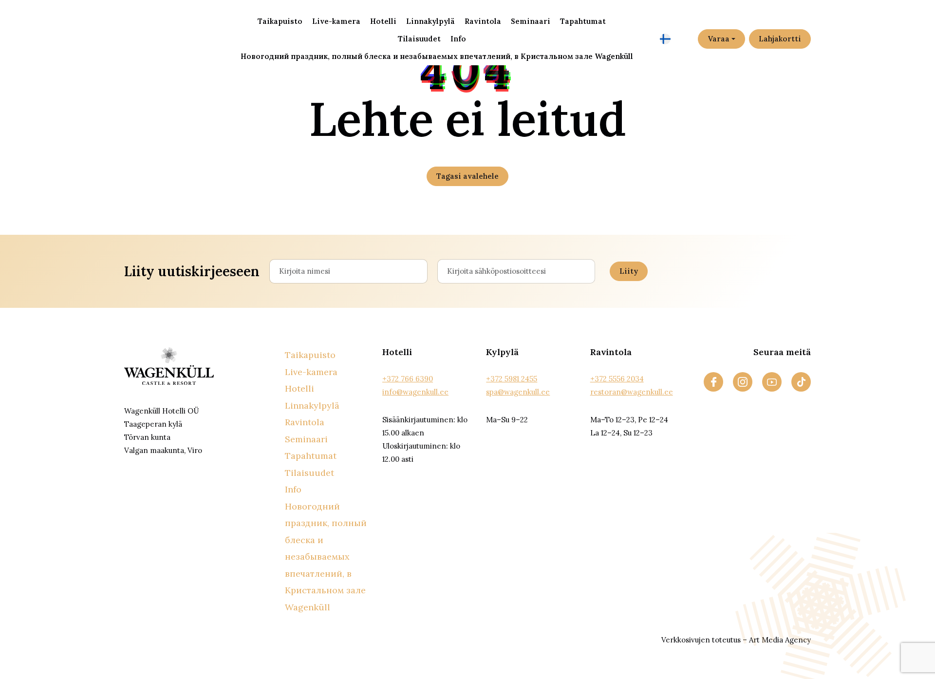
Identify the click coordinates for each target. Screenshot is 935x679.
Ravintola (483, 21)
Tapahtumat (583, 21)
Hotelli (383, 21)
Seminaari (530, 21)
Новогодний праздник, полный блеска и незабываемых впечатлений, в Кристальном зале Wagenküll (437, 56)
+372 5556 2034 (617, 378)
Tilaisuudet (419, 38)
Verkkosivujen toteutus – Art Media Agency (736, 639)
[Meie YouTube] (772, 382)
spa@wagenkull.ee (518, 391)
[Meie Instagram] (742, 382)
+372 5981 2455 (511, 378)
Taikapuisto (280, 21)
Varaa (718, 38)
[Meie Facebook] (713, 382)
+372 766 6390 (407, 378)
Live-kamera (336, 21)
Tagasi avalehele (467, 176)
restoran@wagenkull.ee (631, 391)
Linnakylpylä (430, 21)
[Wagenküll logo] (169, 38)
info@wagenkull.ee (415, 391)
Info (458, 38)
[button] (675, 39)
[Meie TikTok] (801, 382)
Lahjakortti (780, 38)
